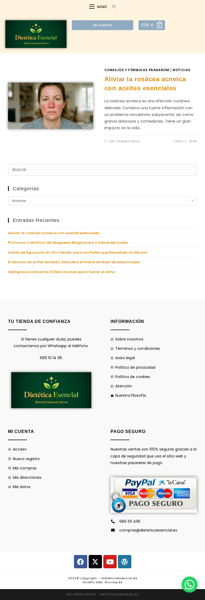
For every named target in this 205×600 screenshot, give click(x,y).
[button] (190, 585)
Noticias (182, 70)
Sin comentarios (124, 141)
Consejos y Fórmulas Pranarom (136, 70)
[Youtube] (110, 561)
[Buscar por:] (112, 6)
